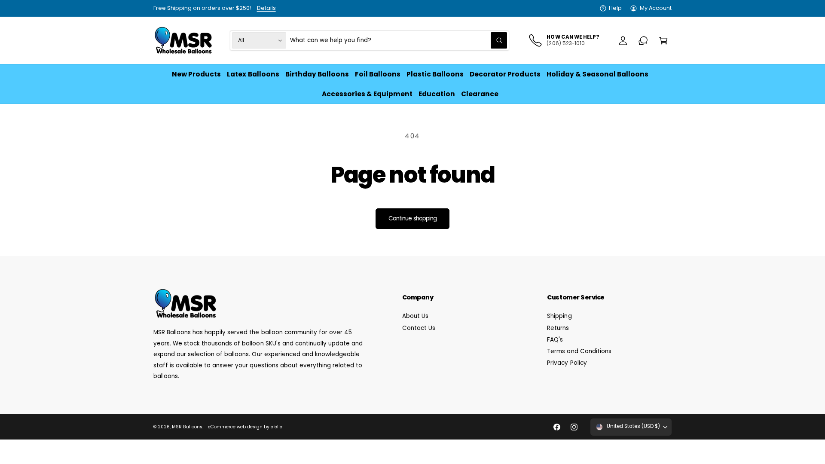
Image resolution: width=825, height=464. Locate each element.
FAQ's (555, 340)
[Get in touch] (643, 41)
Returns (558, 328)
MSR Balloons (187, 427)
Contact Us (418, 328)
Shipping (559, 316)
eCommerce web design (235, 427)
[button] (663, 41)
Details (266, 8)
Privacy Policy (567, 363)
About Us (415, 316)
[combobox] (398, 41)
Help (615, 8)
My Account (656, 8)
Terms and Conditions (579, 351)
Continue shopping (412, 218)
